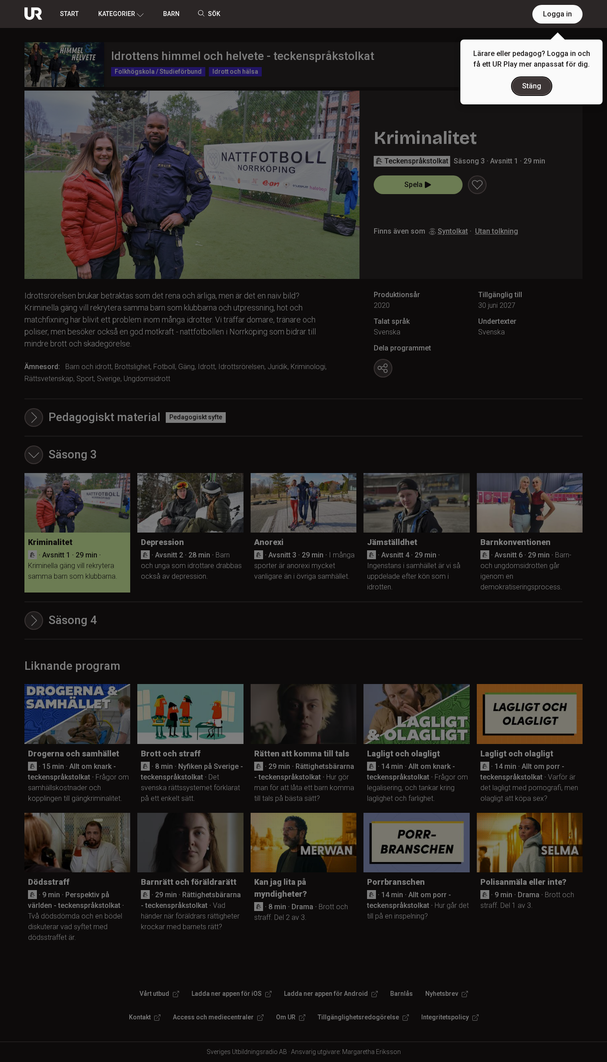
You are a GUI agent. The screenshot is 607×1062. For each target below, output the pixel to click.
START (69, 13)
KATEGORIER (116, 13)
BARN (171, 13)
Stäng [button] (531, 86)
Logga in (557, 14)
